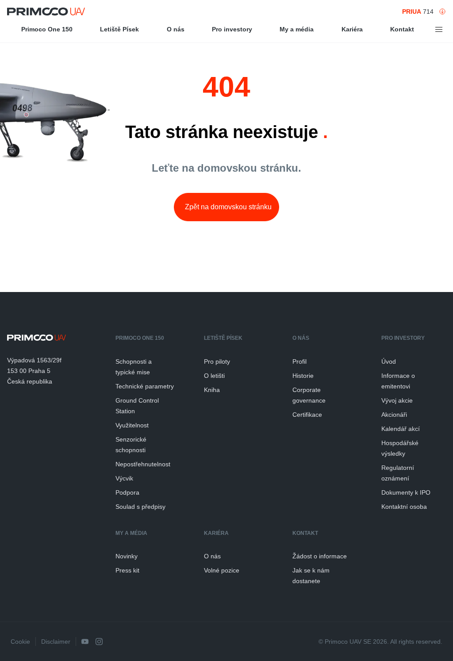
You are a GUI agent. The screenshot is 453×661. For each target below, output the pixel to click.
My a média (297, 29)
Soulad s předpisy (140, 506)
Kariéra (352, 29)
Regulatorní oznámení (397, 473)
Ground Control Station (137, 406)
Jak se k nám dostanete (311, 575)
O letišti (214, 375)
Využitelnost (132, 425)
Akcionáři (394, 414)
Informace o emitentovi (398, 381)
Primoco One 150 (47, 29)
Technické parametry (144, 386)
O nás (175, 29)
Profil (299, 361)
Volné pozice (221, 570)
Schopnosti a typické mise (133, 367)
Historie (303, 375)
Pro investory (232, 29)
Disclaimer (55, 641)
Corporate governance (309, 395)
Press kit (127, 570)
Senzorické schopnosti (130, 444)
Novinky (126, 556)
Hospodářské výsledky (399, 448)
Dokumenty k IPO (405, 492)
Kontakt (402, 29)
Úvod (388, 361)
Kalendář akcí (400, 428)
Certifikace (307, 414)
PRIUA (411, 11)
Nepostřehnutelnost (142, 464)
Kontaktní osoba (404, 506)
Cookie (20, 641)
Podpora (127, 492)
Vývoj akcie (397, 400)
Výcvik (124, 478)
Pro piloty (217, 361)
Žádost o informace (319, 556)
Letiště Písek (119, 29)
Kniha (212, 389)
